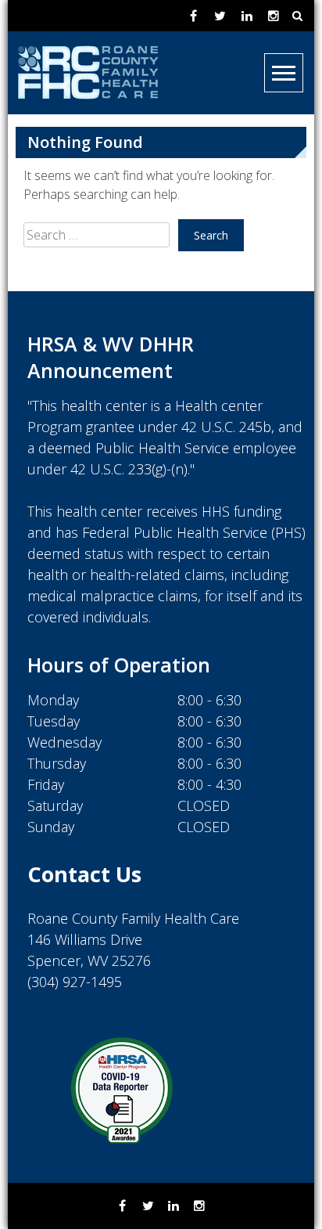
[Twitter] (220, 15)
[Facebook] (194, 15)
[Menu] (283, 72)
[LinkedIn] (247, 15)
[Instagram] (273, 15)
